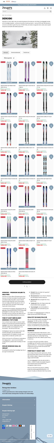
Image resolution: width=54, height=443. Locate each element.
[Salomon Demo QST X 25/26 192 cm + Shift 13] (27, 72)
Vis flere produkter (27, 282)
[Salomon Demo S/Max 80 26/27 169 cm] (9, 134)
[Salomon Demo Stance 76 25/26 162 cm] (9, 165)
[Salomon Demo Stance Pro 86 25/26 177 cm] (9, 103)
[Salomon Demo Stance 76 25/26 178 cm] (45, 134)
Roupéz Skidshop (8, 441)
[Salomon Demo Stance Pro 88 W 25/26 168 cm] (9, 196)
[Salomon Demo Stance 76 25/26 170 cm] (27, 165)
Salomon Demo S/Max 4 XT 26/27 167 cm (44, 117)
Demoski (6, 52)
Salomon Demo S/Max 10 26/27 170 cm (27, 241)
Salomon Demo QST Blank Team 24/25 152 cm (8, 86)
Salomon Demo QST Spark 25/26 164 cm (44, 179)
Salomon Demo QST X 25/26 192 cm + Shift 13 (27, 86)
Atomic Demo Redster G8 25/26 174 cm (27, 272)
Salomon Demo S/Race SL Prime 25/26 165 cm (8, 272)
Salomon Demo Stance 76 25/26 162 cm (9, 179)
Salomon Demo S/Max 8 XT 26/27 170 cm (44, 241)
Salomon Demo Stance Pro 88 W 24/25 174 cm (8, 241)
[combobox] (27, 11)
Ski (5, 15)
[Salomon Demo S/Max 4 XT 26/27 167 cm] (45, 103)
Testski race (26, 52)
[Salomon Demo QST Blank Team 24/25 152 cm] (9, 72)
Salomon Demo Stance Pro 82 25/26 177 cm (45, 86)
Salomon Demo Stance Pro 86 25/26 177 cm (9, 117)
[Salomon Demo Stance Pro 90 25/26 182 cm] (45, 196)
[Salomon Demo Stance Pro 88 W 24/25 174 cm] (9, 227)
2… (27, 286)
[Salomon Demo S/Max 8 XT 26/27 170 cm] (45, 227)
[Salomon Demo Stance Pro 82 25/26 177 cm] (45, 72)
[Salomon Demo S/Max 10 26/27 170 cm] (27, 227)
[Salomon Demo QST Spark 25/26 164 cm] (45, 165)
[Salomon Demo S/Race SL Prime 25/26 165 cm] (9, 258)
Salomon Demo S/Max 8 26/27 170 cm (26, 148)
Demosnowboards (15, 52)
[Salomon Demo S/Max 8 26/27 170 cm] (27, 134)
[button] (9, 1)
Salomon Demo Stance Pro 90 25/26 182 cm (45, 210)
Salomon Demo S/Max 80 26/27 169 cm (9, 148)
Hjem (3, 15)
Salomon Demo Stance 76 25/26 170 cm (27, 179)
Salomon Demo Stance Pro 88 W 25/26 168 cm (8, 210)
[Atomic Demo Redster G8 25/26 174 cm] (27, 258)
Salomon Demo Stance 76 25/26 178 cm (45, 148)
